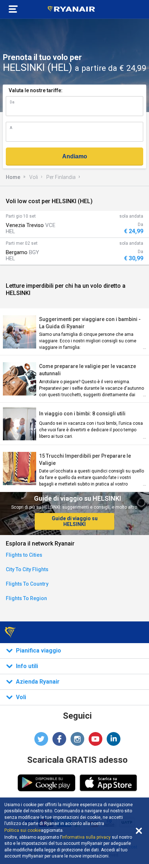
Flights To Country (27, 584)
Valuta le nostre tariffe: (36, 90)
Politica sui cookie (22, 830)
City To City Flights (27, 569)
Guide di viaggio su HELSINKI (75, 521)
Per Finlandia (61, 177)
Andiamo (74, 156)
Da (12, 102)
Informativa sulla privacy (86, 837)
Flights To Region (26, 598)
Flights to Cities (24, 555)
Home (13, 177)
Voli (33, 177)
